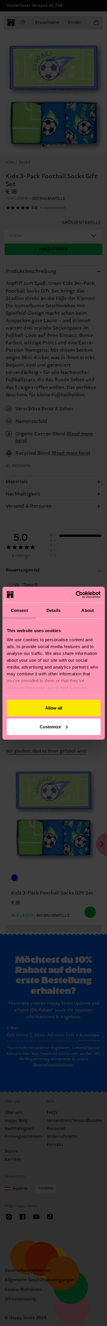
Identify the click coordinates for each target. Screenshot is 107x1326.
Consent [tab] (19, 610)
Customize (50, 726)
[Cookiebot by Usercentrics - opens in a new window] (76, 594)
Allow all (53, 708)
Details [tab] (53, 610)
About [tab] (87, 610)
